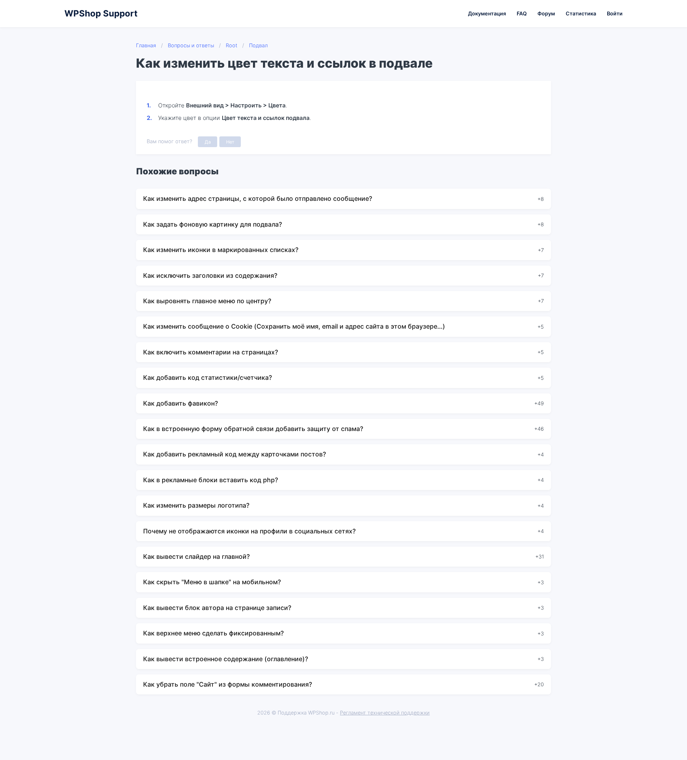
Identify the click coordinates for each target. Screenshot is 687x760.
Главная (146, 45)
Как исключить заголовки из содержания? (210, 275)
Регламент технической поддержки (385, 713)
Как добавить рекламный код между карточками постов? (234, 454)
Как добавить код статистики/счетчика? (207, 377)
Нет (230, 142)
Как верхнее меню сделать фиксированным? (213, 633)
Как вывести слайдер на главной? (196, 556)
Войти (615, 13)
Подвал (258, 45)
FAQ (522, 13)
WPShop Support (100, 13)
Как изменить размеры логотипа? (196, 505)
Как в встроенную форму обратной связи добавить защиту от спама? (253, 428)
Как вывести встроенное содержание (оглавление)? (225, 659)
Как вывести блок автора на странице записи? (217, 607)
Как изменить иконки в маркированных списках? (220, 249)
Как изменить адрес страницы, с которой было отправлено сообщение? (257, 198)
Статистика (581, 13)
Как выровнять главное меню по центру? (207, 301)
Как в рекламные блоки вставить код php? (210, 480)
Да (208, 142)
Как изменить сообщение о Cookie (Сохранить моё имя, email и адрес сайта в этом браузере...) (294, 326)
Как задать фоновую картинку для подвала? (212, 224)
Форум (546, 13)
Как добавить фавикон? (180, 403)
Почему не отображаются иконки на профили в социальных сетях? (249, 531)
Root (231, 45)
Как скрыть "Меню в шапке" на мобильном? (212, 582)
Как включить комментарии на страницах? (210, 352)
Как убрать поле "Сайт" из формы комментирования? (227, 684)
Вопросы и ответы (191, 45)
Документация (487, 13)
